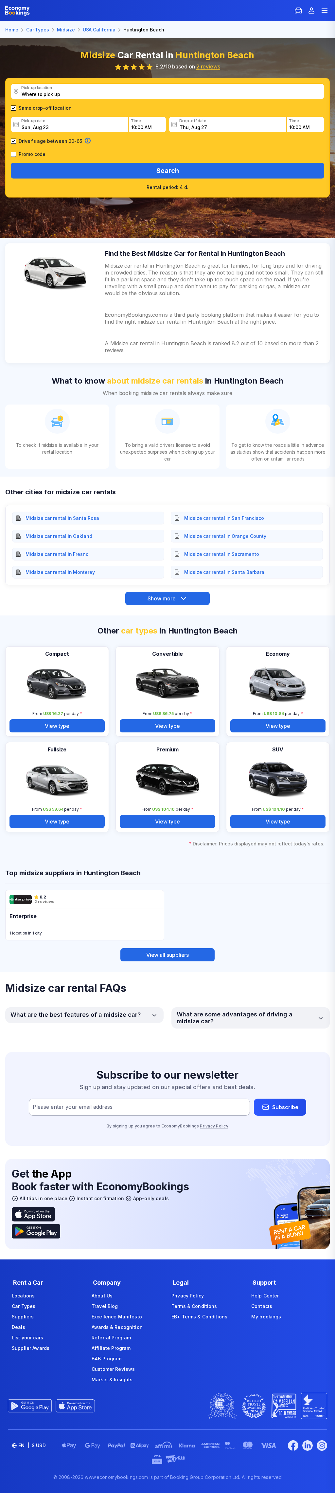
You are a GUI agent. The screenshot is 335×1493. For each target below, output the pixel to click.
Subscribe (285, 1107)
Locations (23, 1295)
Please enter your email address (73, 1107)
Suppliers (23, 1316)
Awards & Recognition (117, 1327)
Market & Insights (112, 1379)
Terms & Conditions (194, 1306)
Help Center (265, 1295)
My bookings (266, 1316)
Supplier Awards (30, 1348)
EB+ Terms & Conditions (199, 1316)
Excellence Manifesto (117, 1316)
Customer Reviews (113, 1369)
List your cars (27, 1337)
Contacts (261, 1306)
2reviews (208, 66)
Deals (18, 1327)
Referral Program (111, 1337)
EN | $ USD (32, 1445)
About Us (102, 1295)
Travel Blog (105, 1306)
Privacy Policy (214, 1126)
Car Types (23, 1306)
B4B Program (107, 1358)
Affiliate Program (111, 1348)
